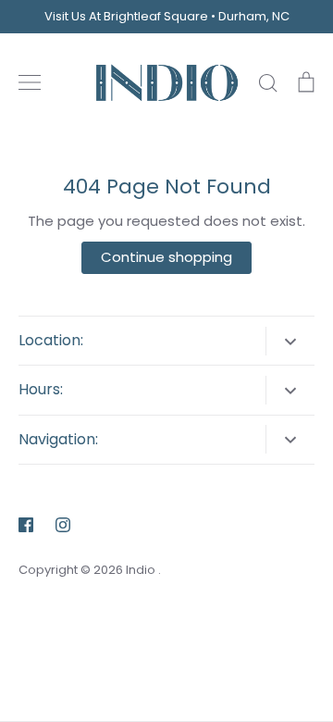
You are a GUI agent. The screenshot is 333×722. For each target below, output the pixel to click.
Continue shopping (166, 257)
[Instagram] (62, 524)
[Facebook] (25, 524)
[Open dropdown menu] (289, 341)
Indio (142, 570)
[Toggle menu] (29, 82)
